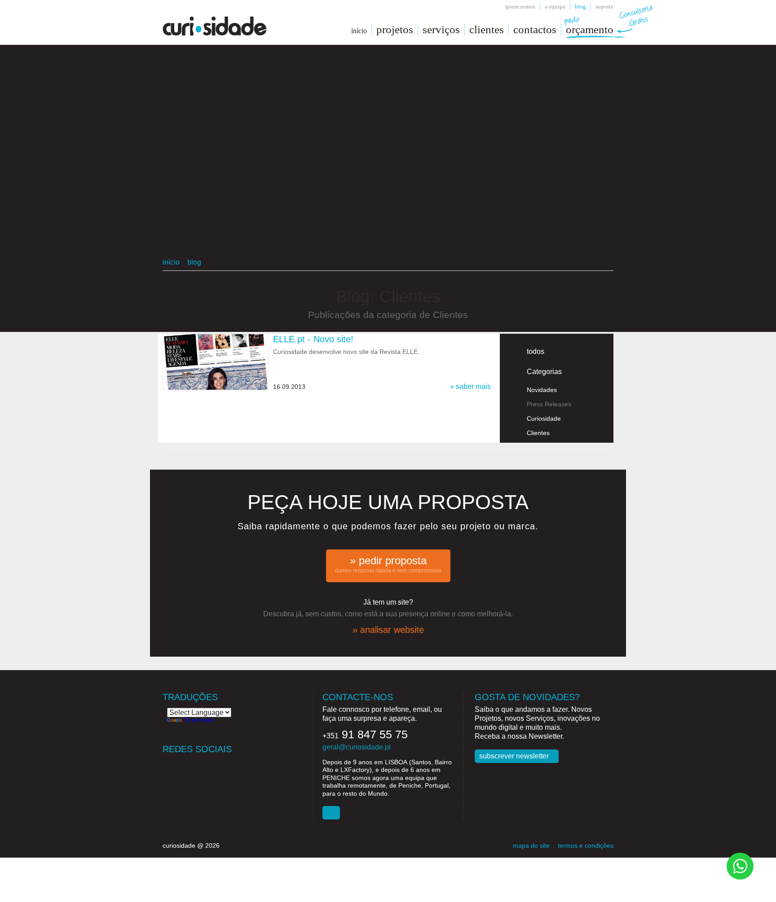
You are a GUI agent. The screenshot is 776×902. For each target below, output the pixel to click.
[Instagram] (205, 764)
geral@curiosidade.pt (356, 747)
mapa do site (531, 845)
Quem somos (520, 6)
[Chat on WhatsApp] (740, 865)
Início (171, 262)
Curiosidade (544, 418)
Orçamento (589, 29)
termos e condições (585, 845)
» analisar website (388, 630)
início (359, 31)
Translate (198, 720)
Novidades (542, 389)
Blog (580, 6)
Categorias (544, 371)
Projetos (394, 29)
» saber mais (470, 386)
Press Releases (549, 404)
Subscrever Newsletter (514, 756)
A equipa (555, 6)
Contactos (534, 29)
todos (535, 351)
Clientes (486, 29)
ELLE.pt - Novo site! (313, 339)
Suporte (604, 6)
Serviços (441, 29)
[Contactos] (331, 812)
